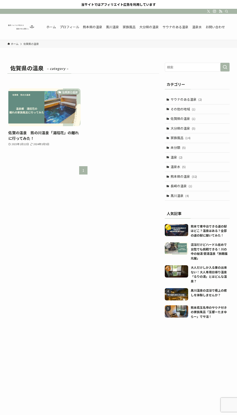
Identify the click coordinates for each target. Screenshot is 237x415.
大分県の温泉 (183, 128)
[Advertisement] (197, 356)
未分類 (178, 147)
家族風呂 (180, 137)
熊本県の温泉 (184, 176)
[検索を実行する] (225, 67)
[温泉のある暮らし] (21, 27)
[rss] (221, 11)
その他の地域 (183, 109)
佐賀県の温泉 (183, 118)
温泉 (176, 157)
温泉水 (178, 166)
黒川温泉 (180, 195)
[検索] (227, 11)
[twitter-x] (209, 11)
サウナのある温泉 (186, 99)
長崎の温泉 (181, 186)
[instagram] (215, 11)
